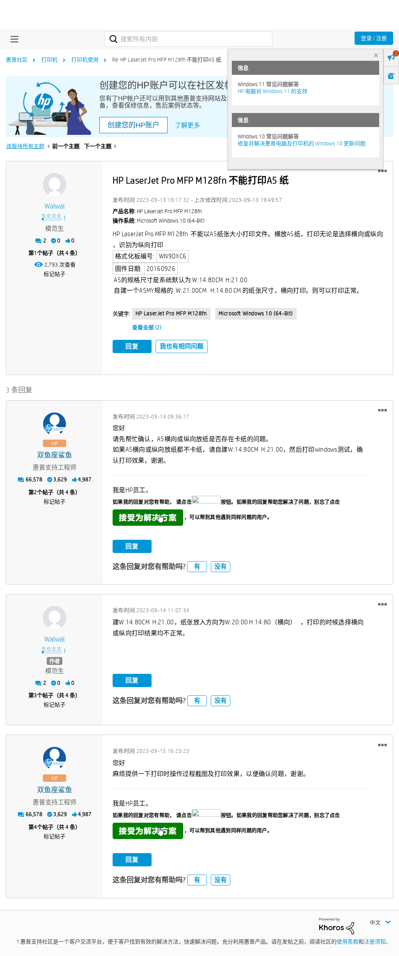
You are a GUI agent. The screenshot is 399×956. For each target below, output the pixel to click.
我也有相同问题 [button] (181, 346)
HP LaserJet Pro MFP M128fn (171, 313)
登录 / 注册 (374, 38)
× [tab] (376, 55)
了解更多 (187, 125)
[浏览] (12, 39)
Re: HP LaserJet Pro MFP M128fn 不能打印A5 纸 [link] (166, 59)
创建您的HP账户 (133, 125)
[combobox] (188, 39)
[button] (382, 171)
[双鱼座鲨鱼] (54, 424)
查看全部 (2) (146, 327)
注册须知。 (377, 941)
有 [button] (197, 566)
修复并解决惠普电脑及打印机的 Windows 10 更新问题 (301, 143)
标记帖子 (54, 273)
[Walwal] (54, 184)
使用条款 (347, 941)
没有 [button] (220, 566)
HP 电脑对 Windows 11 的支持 (272, 91)
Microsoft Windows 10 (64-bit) (256, 313)
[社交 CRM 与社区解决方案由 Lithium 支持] (336, 925)
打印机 (49, 59)
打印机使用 (85, 59)
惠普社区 (17, 59)
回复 (132, 346)
